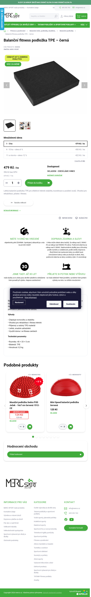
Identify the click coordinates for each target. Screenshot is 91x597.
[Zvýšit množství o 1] (23, 426)
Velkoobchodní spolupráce (13, 530)
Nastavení (19, 302)
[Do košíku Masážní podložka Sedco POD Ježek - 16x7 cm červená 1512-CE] (29, 426)
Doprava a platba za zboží (13, 519)
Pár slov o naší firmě (11, 523)
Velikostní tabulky (10, 527)
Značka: (11, 49)
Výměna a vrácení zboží (12, 515)
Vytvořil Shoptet (75, 591)
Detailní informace (11, 210)
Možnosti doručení (54, 175)
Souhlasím (70, 304)
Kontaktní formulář (76, 528)
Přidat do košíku (34, 183)
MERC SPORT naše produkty (14, 8)
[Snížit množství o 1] (20, 426)
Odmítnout (54, 304)
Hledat (55, 16)
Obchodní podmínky (11, 540)
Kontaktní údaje (33, 8)
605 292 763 (73, 513)
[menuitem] (20, 25)
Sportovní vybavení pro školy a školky (15, 535)
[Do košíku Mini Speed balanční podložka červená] (70, 426)
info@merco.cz (74, 508)
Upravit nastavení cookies (52, 593)
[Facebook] (66, 519)
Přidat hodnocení (16, 454)
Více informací (31, 297)
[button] (33, 436)
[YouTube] (71, 519)
